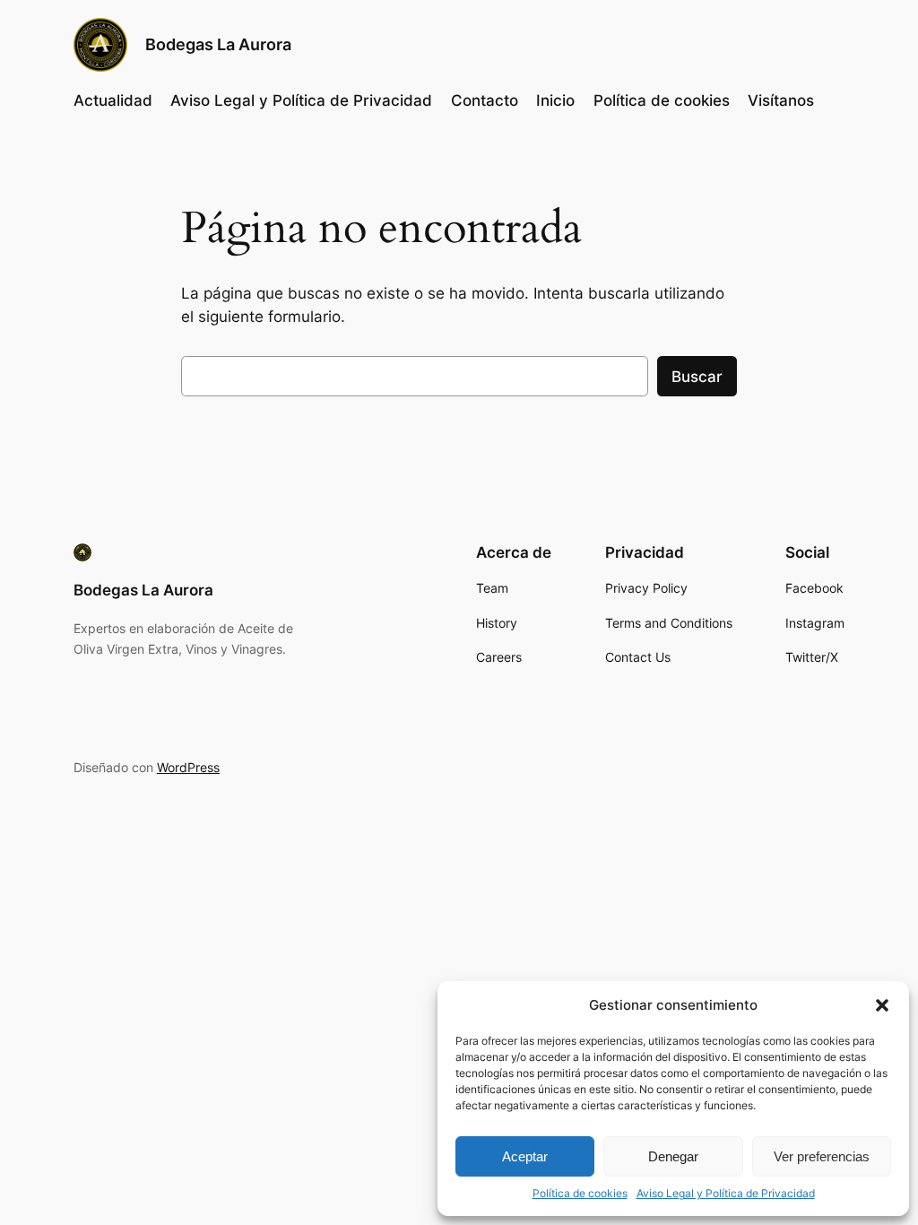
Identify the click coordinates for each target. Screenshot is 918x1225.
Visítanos (781, 100)
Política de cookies (580, 1193)
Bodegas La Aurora (218, 44)
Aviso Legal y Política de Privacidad (726, 1193)
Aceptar (525, 1156)
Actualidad (113, 100)
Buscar (697, 377)
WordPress (188, 767)
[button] (882, 1005)
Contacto (484, 100)
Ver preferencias (822, 1156)
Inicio (555, 100)
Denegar (673, 1156)
